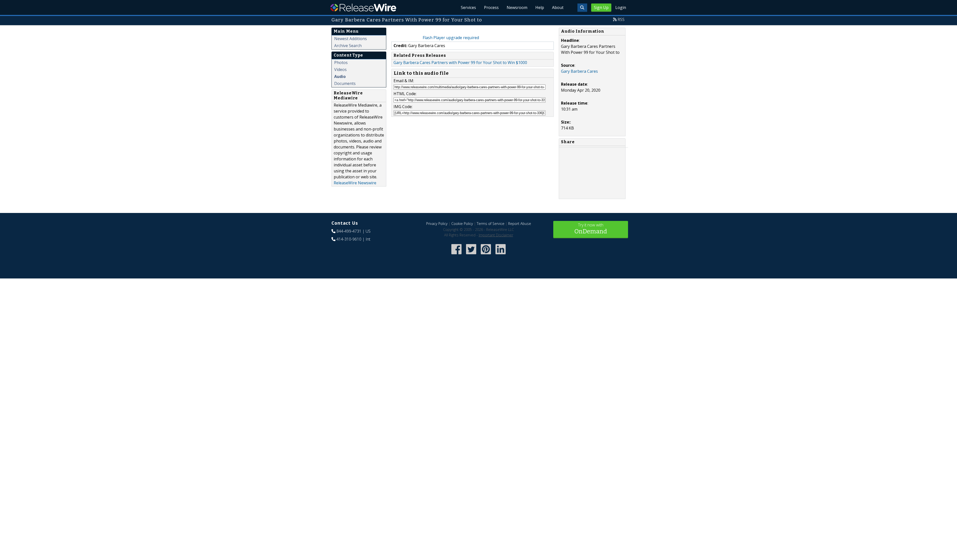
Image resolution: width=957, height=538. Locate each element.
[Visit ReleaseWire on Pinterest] (486, 254)
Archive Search (348, 45)
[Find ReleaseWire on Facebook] (456, 254)
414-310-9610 (348, 239)
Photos (341, 62)
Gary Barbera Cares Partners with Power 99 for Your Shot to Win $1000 (460, 62)
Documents (345, 83)
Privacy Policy (437, 223)
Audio (340, 76)
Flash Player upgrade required (451, 37)
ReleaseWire (363, 7)
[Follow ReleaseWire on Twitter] (471, 254)
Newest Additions (350, 38)
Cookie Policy (462, 223)
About (557, 7)
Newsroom (517, 7)
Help (539, 7)
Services (468, 7)
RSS (621, 19)
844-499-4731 (348, 231)
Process (491, 7)
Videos (340, 69)
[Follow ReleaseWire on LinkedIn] (500, 254)
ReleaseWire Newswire (355, 183)
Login (620, 7)
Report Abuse (519, 223)
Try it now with (590, 228)
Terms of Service (490, 223)
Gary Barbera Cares (579, 71)
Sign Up (601, 7)
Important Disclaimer (496, 235)
